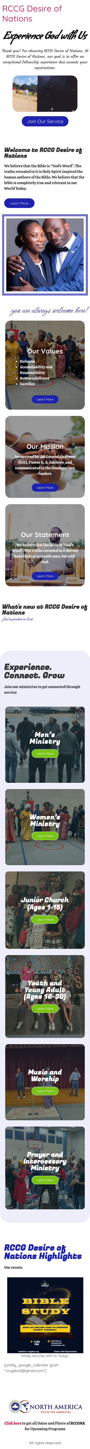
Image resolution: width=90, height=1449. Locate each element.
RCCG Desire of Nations (32, 13)
